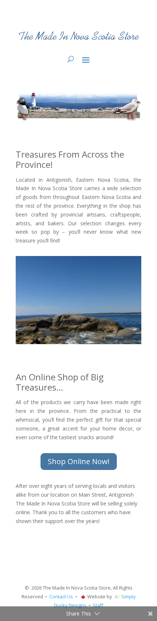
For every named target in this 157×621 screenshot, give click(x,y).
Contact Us (61, 596)
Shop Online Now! (79, 461)
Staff (98, 605)
